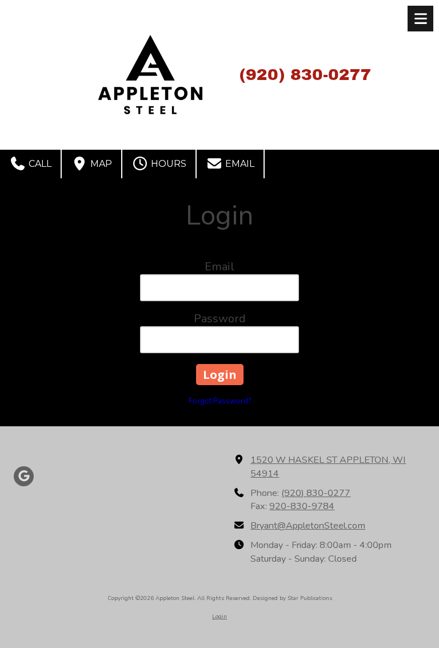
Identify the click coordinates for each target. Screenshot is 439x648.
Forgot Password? (220, 401)
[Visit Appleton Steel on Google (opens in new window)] (24, 476)
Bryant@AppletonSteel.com (307, 525)
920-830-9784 (301, 506)
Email (238, 163)
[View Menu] (420, 18)
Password (220, 318)
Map (100, 163)
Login (219, 617)
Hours (167, 163)
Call (38, 163)
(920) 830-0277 (315, 493)
